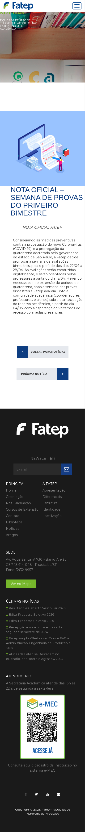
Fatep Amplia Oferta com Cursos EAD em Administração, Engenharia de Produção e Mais (39, 643)
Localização (52, 516)
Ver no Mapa (21, 584)
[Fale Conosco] (58, 794)
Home (11, 490)
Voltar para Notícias (48, 351)
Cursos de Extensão (22, 509)
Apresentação (53, 490)
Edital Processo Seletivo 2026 (31, 614)
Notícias (12, 528)
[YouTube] (47, 794)
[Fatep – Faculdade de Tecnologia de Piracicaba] (18, 6)
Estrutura (50, 503)
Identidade (51, 509)
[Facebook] (26, 794)
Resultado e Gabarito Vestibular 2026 (37, 608)
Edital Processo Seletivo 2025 (31, 621)
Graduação (14, 497)
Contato (12, 516)
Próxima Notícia (34, 374)
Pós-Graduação (18, 503)
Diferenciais (52, 497)
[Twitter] (36, 794)
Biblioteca (14, 522)
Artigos (12, 535)
